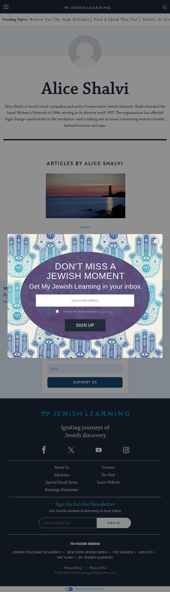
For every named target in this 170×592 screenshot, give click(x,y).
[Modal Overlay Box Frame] (85, 296)
